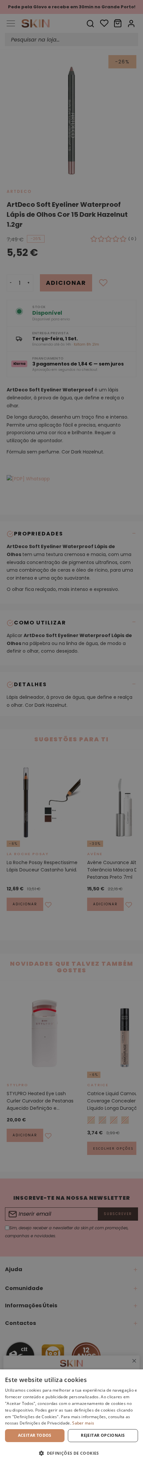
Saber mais (83, 1423)
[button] (71, 1453)
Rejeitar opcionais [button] (103, 1435)
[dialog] (71, 1417)
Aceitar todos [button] (35, 1435)
